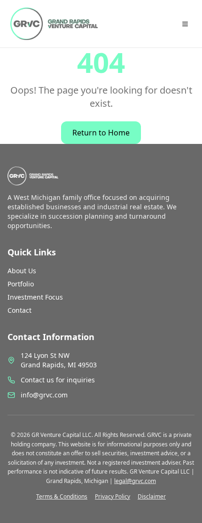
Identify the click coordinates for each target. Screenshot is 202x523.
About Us (22, 270)
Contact (19, 310)
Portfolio (21, 283)
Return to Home (101, 132)
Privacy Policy (112, 496)
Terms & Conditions (61, 496)
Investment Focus (35, 297)
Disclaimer (152, 496)
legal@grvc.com (135, 481)
